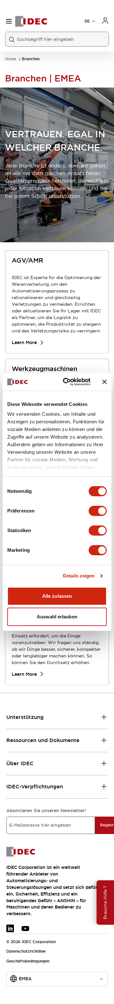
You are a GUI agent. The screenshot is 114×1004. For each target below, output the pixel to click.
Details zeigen (78, 575)
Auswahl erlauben (57, 616)
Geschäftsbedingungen (27, 961)
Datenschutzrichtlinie (26, 951)
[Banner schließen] (104, 382)
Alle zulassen (57, 596)
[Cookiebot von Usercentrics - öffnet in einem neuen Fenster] (67, 382)
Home (10, 59)
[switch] (98, 511)
